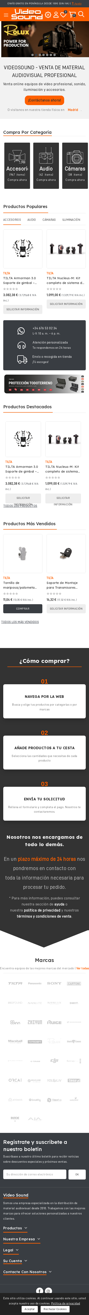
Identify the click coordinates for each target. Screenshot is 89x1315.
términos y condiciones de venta (44, 916)
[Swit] (74, 1002)
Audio (46, 168)
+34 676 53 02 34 (45, 328)
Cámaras (75, 168)
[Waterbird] (74, 1100)
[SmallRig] (34, 1100)
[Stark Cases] (74, 1041)
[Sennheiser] (74, 1022)
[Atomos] (15, 1100)
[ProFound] (15, 1002)
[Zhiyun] (34, 1022)
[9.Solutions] (15, 1061)
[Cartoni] (74, 983)
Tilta (6, 273)
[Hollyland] (34, 1080)
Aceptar (30, 1309)
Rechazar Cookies (55, 1309)
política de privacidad (42, 910)
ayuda (59, 904)
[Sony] (54, 983)
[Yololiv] (54, 1080)
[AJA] (34, 1119)
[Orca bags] (15, 1080)
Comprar (23, 608)
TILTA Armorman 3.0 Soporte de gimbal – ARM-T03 (19, 283)
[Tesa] (74, 1080)
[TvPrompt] (34, 1041)
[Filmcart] (54, 1100)
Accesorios (19, 168)
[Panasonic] (34, 983)
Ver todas (82, 968)
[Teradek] (34, 1061)
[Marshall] (15, 1041)
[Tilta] (15, 983)
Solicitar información (22, 309)
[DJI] (54, 1061)
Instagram (49, 1291)
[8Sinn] (15, 1022)
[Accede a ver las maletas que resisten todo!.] (44, 384)
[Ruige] (54, 1022)
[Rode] (15, 1119)
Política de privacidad (65, 1303)
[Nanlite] (34, 1002)
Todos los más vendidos (20, 621)
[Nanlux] (54, 1002)
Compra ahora (17, 179)
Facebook (40, 1291)
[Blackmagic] (74, 1061)
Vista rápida (36, 237)
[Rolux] (54, 1041)
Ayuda (77, 3)
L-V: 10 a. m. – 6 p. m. (46, 333)
